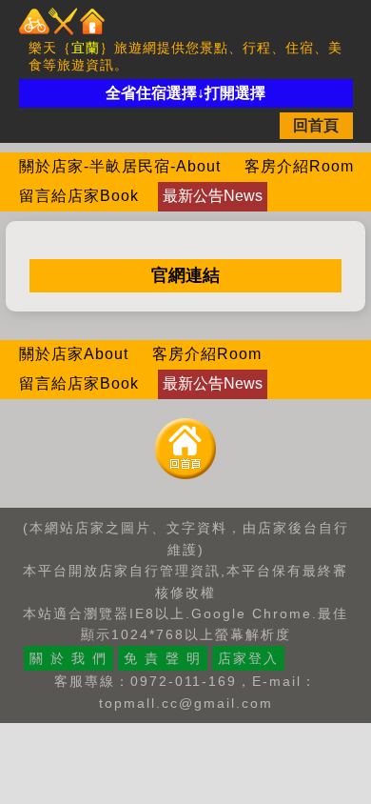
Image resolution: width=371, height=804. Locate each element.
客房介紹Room (299, 166)
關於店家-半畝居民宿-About (120, 166)
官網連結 (185, 275)
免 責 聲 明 (163, 658)
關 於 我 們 (68, 658)
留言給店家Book (79, 196)
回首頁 (316, 125)
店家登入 (248, 658)
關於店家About (73, 354)
